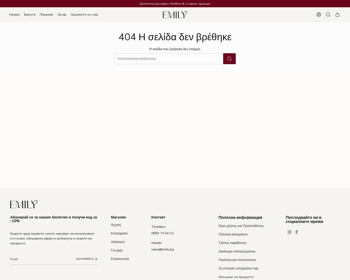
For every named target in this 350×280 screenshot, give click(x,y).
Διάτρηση (118, 242)
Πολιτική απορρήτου (233, 234)
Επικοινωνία (120, 259)
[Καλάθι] (337, 14)
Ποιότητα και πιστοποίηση (237, 260)
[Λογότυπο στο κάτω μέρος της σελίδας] (23, 204)
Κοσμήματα (119, 233)
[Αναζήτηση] (229, 58)
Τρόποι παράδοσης (233, 243)
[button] (29, 15)
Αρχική (116, 225)
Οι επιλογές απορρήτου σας (238, 268)
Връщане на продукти (236, 277)
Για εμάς (117, 250)
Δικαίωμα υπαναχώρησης (237, 251)
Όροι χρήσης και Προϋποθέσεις (241, 226)
